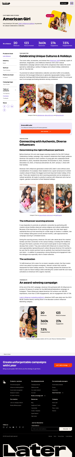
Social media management (16, 390)
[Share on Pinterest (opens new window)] (4, 110)
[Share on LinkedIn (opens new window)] (12, 106)
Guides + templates (35, 410)
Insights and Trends (35, 405)
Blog (32, 402)
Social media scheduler (57, 384)
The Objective (6, 93)
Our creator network (36, 390)
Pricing (53, 387)
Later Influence (7, 56)
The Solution (6, 96)
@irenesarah (50, 215)
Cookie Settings (69, 436)
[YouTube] (13, 427)
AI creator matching (14, 395)
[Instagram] (3, 427)
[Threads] (16, 427)
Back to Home (7, 354)
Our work (33, 392)
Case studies (34, 408)
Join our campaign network (16, 402)
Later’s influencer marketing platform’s (32, 297)
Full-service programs (15, 384)
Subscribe (65, 429)
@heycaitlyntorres (49, 115)
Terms (55, 436)
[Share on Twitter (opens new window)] (8, 106)
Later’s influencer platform (26, 23)
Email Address (36, 425)
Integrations (55, 390)
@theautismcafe (60, 115)
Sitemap (50, 436)
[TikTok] (7, 427)
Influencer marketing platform (17, 387)
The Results (5, 98)
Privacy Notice (61, 436)
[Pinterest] (20, 427)
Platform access (34, 387)
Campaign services (35, 384)
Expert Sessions (34, 413)
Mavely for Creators (14, 392)
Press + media (55, 408)
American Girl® (55, 60)
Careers (54, 405)
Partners (54, 410)
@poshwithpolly (43, 215)
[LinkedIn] (10, 427)
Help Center (34, 416)
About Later (54, 402)
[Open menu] (72, 3)
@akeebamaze (40, 115)
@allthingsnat (58, 215)
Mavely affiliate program (15, 405)
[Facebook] (23, 427)
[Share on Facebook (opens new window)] (4, 106)
